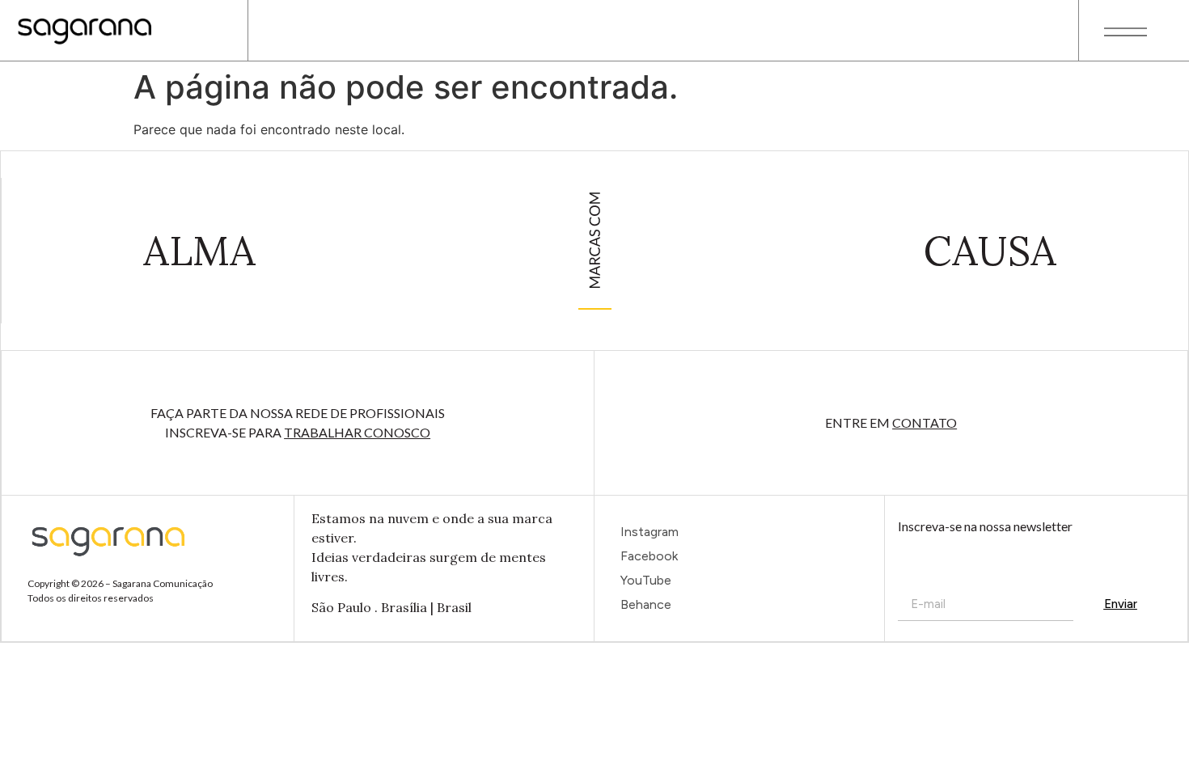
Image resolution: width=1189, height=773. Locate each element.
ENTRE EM (891, 422)
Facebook (649, 556)
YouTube (645, 580)
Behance (645, 604)
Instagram (649, 531)
